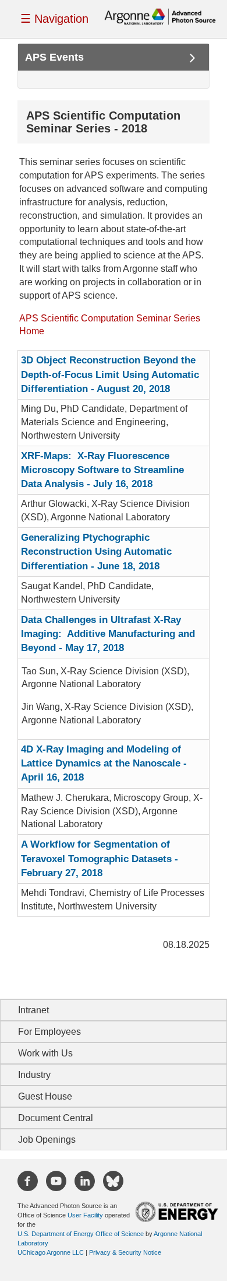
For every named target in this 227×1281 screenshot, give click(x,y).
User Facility (85, 1215)
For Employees (49, 1032)
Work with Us (45, 1053)
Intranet (33, 1010)
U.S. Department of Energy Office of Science (80, 1233)
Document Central (55, 1118)
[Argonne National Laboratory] (160, 15)
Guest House (45, 1096)
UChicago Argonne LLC (50, 1252)
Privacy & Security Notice (125, 1252)
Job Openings (47, 1139)
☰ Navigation (54, 18)
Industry (34, 1075)
